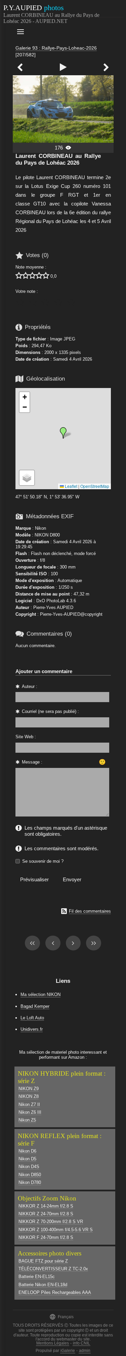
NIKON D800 (47, 534)
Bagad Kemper (34, 1006)
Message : (32, 762)
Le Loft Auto (32, 1017)
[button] (63, 433)
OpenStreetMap (94, 486)
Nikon (40, 528)
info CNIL (81, 1343)
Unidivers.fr (31, 1029)
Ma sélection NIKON (40, 994)
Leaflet (70, 486)
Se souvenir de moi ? (43, 861)
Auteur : (29, 686)
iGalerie (67, 1351)
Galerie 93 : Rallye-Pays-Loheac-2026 (56, 48)
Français (61, 1316)
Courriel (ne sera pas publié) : (50, 711)
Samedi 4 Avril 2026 (72, 359)
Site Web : (25, 736)
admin (84, 1351)
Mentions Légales (52, 1343)
